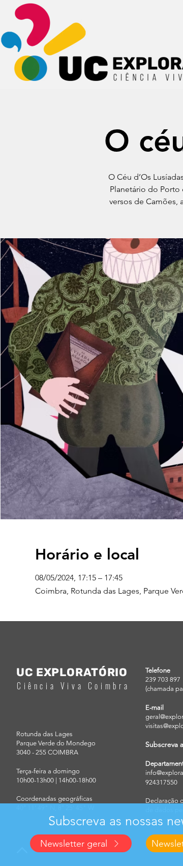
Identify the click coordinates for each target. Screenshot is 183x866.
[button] (81, 843)
